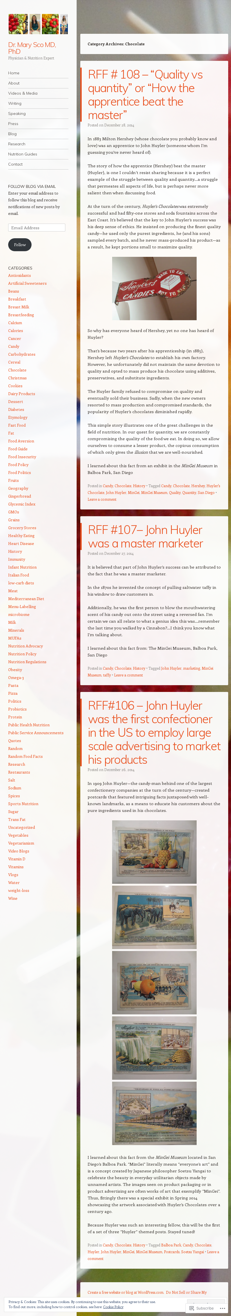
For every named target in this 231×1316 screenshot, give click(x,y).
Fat (11, 433)
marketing (191, 668)
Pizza (12, 693)
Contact (15, 164)
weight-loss (18, 890)
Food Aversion (21, 441)
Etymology (17, 417)
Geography (18, 488)
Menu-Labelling (22, 606)
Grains (14, 519)
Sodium (14, 788)
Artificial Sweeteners (27, 283)
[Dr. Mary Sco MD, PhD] (38, 24)
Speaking (17, 113)
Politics (14, 701)
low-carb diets (21, 582)
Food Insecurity (22, 456)
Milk (12, 622)
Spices (14, 795)
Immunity (16, 559)
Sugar (13, 811)
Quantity (189, 492)
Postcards (171, 1251)
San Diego (206, 492)
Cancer (14, 338)
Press (13, 123)
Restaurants (19, 772)
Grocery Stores (22, 527)
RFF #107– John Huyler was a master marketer (145, 536)
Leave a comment (102, 499)
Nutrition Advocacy (25, 646)
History (139, 485)
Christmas (17, 377)
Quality (175, 492)
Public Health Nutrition (29, 724)
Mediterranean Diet (26, 598)
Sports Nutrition (23, 803)
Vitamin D (16, 858)
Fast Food (17, 425)
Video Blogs (18, 851)
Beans (13, 291)
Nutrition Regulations (27, 661)
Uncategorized (21, 827)
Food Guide (18, 448)
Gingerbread (19, 496)
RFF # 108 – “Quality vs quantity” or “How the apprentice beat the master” (145, 94)
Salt (11, 780)
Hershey (198, 485)
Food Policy (18, 464)
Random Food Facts (25, 756)
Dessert (15, 401)
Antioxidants (19, 275)
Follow (20, 244)
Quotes (14, 740)
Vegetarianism (21, 843)
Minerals (16, 630)
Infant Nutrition (22, 567)
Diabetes (16, 409)
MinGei (133, 492)
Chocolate (123, 485)
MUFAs (14, 638)
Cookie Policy (113, 1306)
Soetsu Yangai (192, 1251)
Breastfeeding (21, 314)
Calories (15, 330)
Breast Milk (18, 306)
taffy (107, 675)
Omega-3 (16, 677)
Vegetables (18, 835)
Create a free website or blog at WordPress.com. (126, 1292)
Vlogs (13, 874)
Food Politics (19, 472)
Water (14, 882)
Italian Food (18, 575)
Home (13, 72)
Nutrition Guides (22, 154)
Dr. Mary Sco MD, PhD (32, 47)
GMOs (13, 512)
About (13, 83)
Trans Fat (17, 819)
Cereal (14, 362)
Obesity (15, 669)
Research (16, 143)
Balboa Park (171, 1244)
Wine (12, 898)
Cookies (15, 385)
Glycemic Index (21, 504)
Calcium (15, 322)
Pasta (13, 685)
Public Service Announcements (36, 732)
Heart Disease (21, 543)
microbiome (19, 614)
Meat (13, 590)
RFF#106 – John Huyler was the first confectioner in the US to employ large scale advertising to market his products (154, 732)
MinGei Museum (154, 492)
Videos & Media (22, 93)
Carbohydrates (21, 354)
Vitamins (16, 866)
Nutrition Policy (22, 653)
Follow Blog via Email (32, 186)
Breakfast (17, 299)
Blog (12, 133)
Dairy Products (21, 393)
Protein (15, 717)
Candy (108, 485)
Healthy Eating (21, 535)
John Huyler (116, 492)
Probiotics (17, 709)
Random (15, 748)
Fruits (13, 480)
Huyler (93, 1251)
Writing (14, 103)
